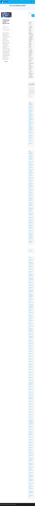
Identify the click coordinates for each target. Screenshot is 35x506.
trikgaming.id (31, 304)
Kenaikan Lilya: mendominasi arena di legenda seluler (6, 21)
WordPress (14, 504)
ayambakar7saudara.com (31, 159)
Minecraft (6, 29)
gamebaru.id (31, 475)
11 (30, 89)
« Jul (30, 96)
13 (33, 89)
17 (29, 91)
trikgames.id (31, 295)
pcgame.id (30, 328)
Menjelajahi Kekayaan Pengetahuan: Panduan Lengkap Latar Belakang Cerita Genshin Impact (31, 42)
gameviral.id (31, 479)
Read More (6, 61)
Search (30, 13)
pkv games (30, 250)
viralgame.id (31, 491)
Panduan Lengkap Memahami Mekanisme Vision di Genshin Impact (30, 53)
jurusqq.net (31, 114)
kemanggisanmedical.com (31, 214)
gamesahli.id (31, 382)
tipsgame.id (31, 336)
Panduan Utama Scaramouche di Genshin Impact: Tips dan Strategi (31, 74)
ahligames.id (31, 397)
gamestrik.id (31, 294)
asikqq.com (31, 106)
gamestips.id (31, 290)
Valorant (9, 29)
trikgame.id (31, 262)
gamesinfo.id (31, 278)
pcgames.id (31, 329)
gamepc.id (30, 274)
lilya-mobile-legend (6, 30)
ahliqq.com (31, 110)
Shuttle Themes (7, 504)
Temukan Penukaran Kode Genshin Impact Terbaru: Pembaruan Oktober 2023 (31, 30)
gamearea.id (31, 419)
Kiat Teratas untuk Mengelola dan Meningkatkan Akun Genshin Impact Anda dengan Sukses (31, 64)
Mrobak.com (31, 185)
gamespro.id (31, 463)
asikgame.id (31, 422)
